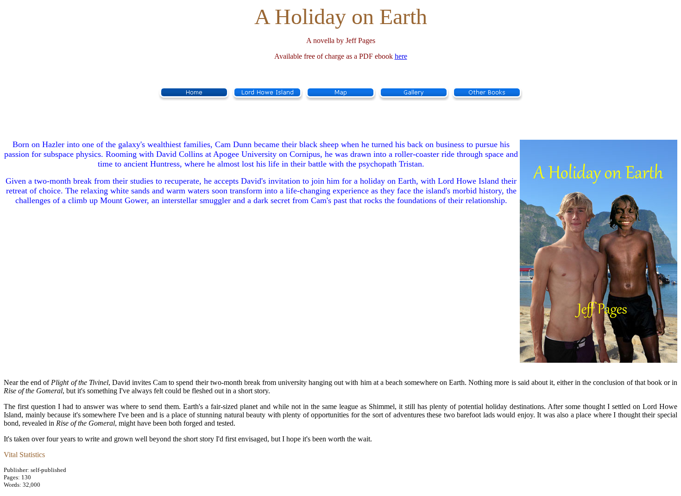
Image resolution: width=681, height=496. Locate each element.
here (401, 56)
